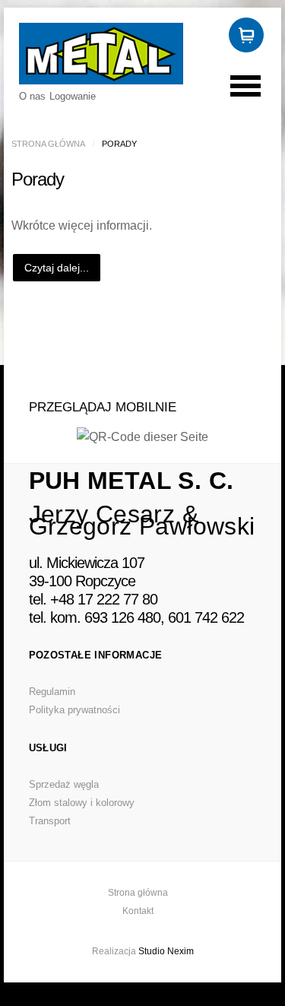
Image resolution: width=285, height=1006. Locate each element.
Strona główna (48, 143)
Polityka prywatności (74, 710)
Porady (37, 179)
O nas (32, 96)
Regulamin (52, 691)
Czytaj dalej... (56, 268)
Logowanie (72, 96)
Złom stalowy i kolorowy (82, 802)
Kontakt (138, 911)
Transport (50, 821)
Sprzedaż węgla (64, 784)
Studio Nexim (166, 951)
